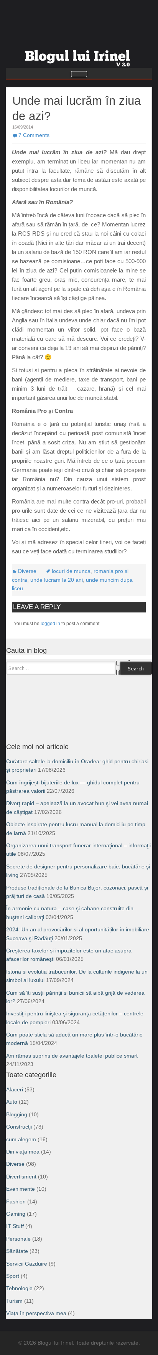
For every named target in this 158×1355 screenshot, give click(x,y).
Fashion (16, 1201)
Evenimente (20, 1189)
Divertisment (21, 1176)
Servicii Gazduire (26, 1264)
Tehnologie (19, 1288)
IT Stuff (15, 1226)
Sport (12, 1276)
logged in (50, 623)
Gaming (15, 1214)
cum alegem (21, 1139)
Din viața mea (23, 1152)
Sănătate (17, 1251)
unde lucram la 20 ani (56, 580)
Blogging (16, 1114)
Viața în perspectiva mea (36, 1313)
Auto (11, 1102)
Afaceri (14, 1089)
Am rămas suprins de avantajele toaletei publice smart (72, 1056)
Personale (18, 1239)
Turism (14, 1301)
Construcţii (19, 1127)
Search (136, 668)
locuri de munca (71, 571)
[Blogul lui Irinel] (79, 55)
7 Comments (33, 135)
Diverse (27, 571)
